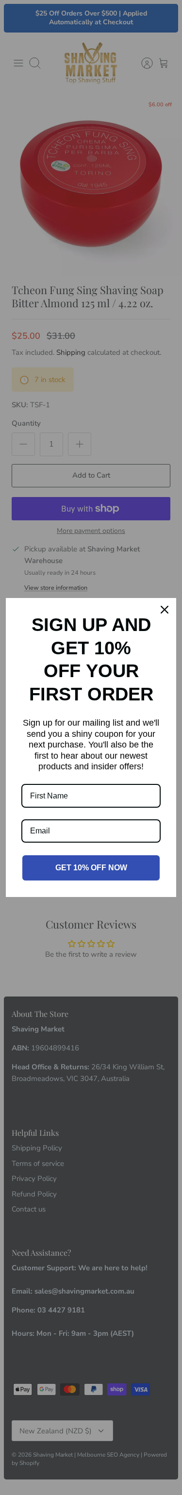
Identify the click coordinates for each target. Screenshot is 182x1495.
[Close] (164, 609)
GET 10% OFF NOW (91, 868)
